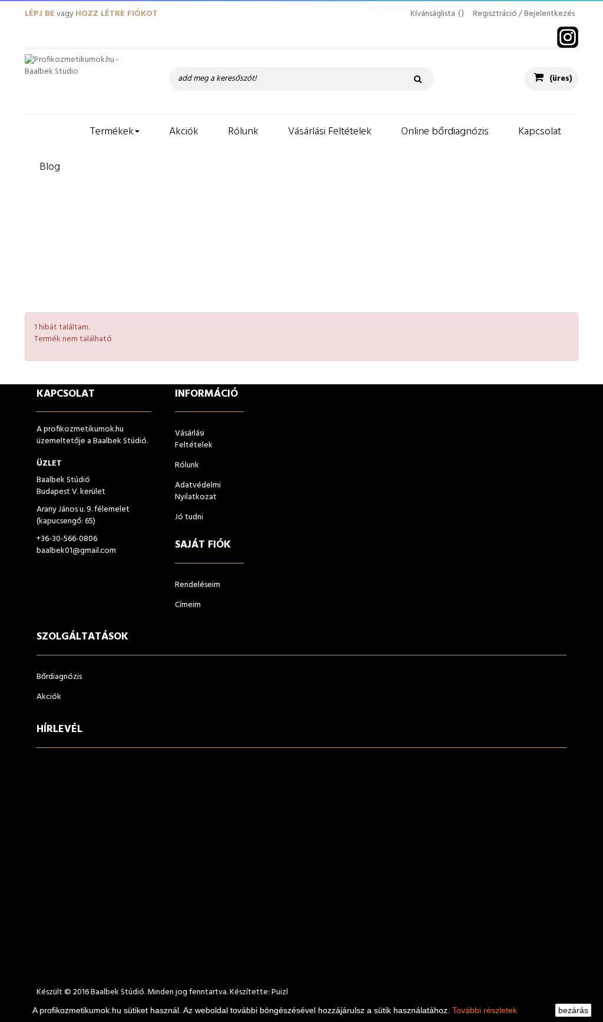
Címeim (188, 605)
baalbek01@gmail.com (76, 551)
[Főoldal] (50, 131)
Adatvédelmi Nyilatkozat (198, 491)
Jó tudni (189, 517)
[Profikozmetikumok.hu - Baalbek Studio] (85, 74)
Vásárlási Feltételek (194, 439)
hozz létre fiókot (116, 14)
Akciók (49, 697)
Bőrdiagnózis (59, 677)
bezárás (573, 1010)
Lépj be (40, 14)
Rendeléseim (197, 585)
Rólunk (187, 465)
